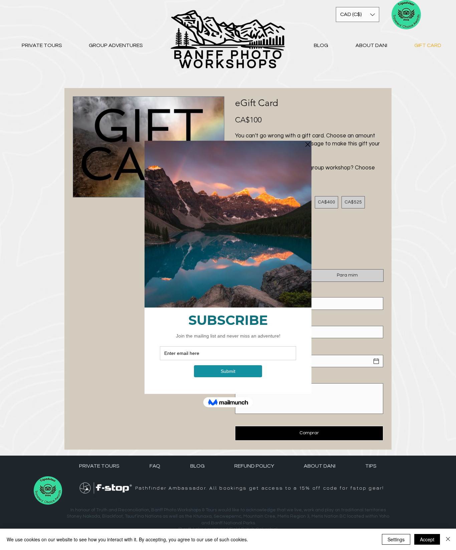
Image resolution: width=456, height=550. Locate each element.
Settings (396, 539)
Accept (427, 539)
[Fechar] (448, 539)
